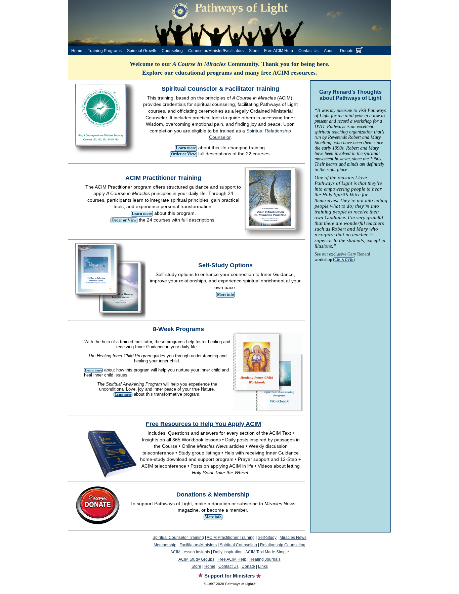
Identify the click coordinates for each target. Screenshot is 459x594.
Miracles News (293, 537)
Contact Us (308, 50)
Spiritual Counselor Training (178, 537)
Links (263, 566)
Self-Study (267, 537)
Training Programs (105, 50)
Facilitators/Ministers (198, 545)
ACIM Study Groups (196, 559)
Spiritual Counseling (238, 545)
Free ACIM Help (278, 50)
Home (76, 50)
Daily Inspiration (228, 552)
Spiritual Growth (141, 50)
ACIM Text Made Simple (267, 552)
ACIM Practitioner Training (231, 537)
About (329, 50)
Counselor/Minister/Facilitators (216, 50)
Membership (165, 545)
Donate (346, 50)
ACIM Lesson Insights (190, 552)
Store (254, 50)
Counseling (172, 50)
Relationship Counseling (282, 545)
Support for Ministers (229, 576)
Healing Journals (265, 559)
